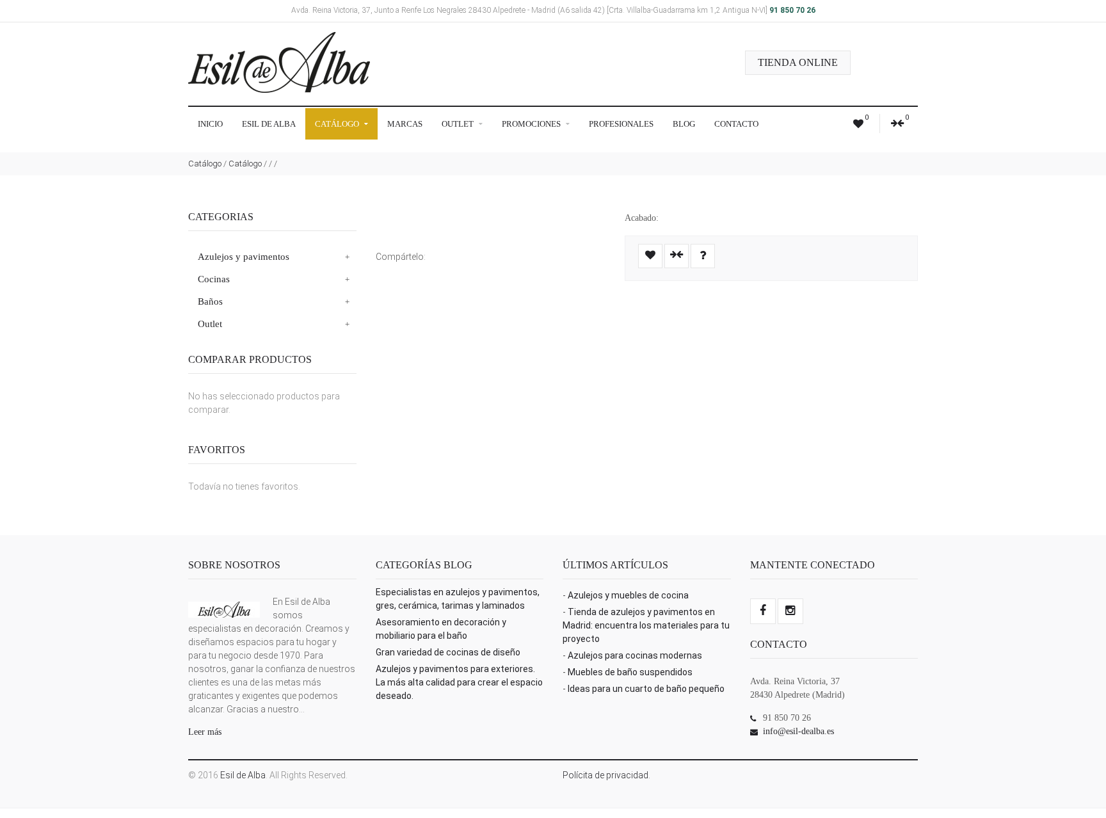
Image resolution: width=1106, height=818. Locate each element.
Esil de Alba (269, 124)
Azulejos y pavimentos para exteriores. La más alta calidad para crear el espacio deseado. (459, 682)
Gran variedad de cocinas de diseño (448, 652)
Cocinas (214, 279)
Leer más (204, 732)
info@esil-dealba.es (798, 731)
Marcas (404, 124)
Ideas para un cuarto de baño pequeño (646, 689)
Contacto (736, 124)
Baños (210, 301)
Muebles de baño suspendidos (630, 672)
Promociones (532, 124)
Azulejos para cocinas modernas (635, 655)
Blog (684, 124)
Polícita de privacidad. (606, 775)
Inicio (210, 124)
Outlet (459, 124)
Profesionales (621, 124)
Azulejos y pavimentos (243, 257)
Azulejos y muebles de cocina (628, 595)
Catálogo (338, 124)
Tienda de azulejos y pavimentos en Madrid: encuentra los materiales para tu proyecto (646, 625)
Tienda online (798, 62)
